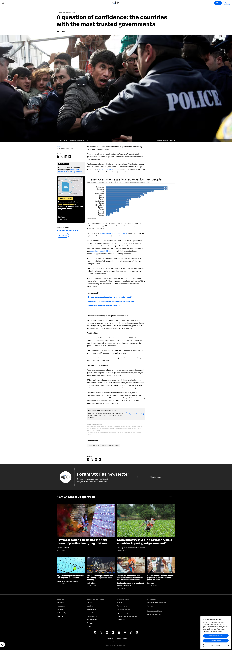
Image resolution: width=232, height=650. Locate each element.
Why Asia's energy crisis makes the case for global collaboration (70, 577)
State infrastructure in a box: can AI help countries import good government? (144, 541)
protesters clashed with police (101, 251)
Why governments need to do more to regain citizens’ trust (111, 301)
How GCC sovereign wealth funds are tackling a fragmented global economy (100, 577)
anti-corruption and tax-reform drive (113, 233)
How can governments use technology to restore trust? (110, 297)
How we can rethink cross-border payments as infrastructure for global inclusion (160, 577)
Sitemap (116, 642)
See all (172, 497)
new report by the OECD (107, 169)
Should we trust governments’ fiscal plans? (105, 305)
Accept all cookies (216, 640)
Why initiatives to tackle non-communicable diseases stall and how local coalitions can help (130, 577)
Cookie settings (216, 645)
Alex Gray (60, 146)
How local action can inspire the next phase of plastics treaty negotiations (82, 541)
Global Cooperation (66, 13)
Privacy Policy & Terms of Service (116, 638)
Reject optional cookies (215, 635)
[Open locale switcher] (2, 644)
